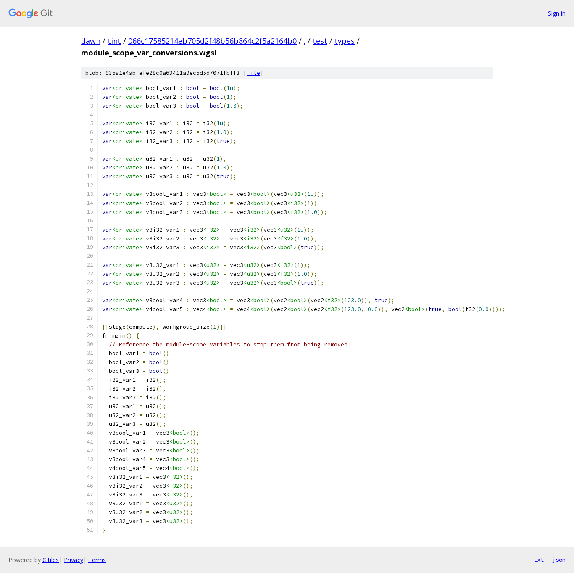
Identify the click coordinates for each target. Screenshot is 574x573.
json (559, 559)
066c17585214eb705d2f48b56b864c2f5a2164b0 (212, 41)
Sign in (557, 13)
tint (114, 41)
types (344, 41)
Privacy (73, 560)
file (253, 73)
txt (539, 559)
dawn (90, 41)
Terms (97, 560)
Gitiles (50, 560)
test (320, 41)
